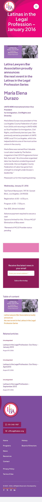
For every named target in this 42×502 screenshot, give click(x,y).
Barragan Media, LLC (9, 488)
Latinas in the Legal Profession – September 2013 (16, 385)
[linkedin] (14, 490)
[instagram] (11, 490)
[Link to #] (36, 6)
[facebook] (4, 490)
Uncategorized (8, 340)
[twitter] (7, 490)
